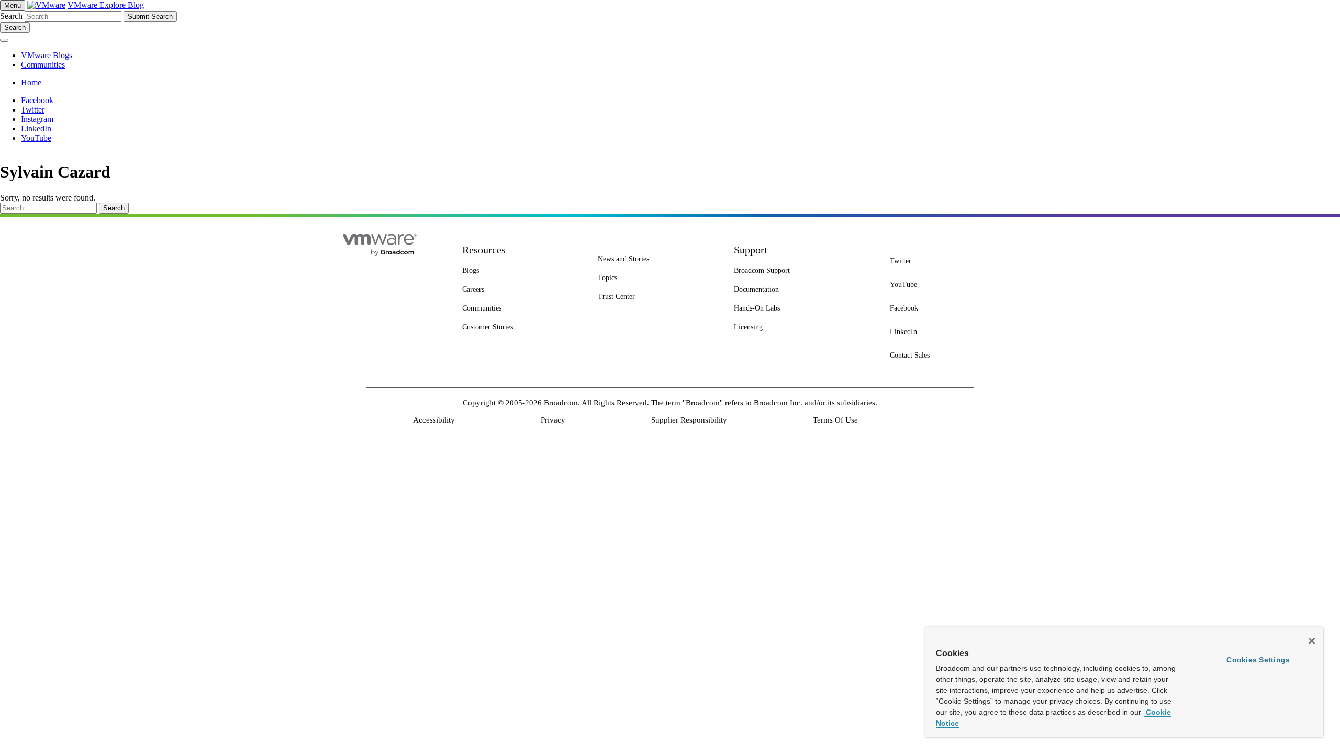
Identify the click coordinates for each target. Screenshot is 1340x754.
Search (11, 16)
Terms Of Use (835, 420)
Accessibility (434, 420)
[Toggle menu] (4, 40)
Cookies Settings (1258, 660)
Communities (43, 64)
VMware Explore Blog (106, 5)
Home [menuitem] (31, 82)
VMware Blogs (46, 55)
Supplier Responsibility (689, 420)
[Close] (1312, 641)
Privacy (553, 420)
